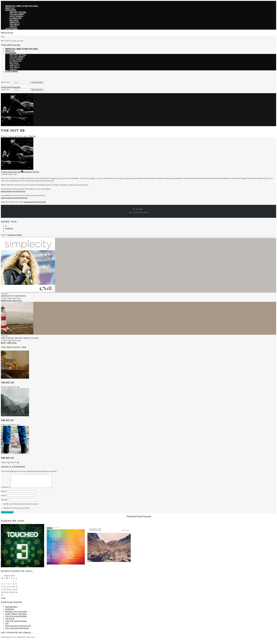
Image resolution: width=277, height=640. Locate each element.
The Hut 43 (9, 618)
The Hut (32, 136)
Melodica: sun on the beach (16, 611)
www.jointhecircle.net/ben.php (13, 191)
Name (4, 491)
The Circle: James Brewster (16, 621)
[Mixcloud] (146, 516)
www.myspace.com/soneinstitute (14, 198)
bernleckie (27, 172)
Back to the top (7, 32)
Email (4, 495)
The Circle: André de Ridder (16, 616)
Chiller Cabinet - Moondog (16, 614)
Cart (7, 623)
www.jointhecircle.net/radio (35, 202)
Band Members (11, 607)
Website (4, 500)
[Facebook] (130, 516)
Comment (5, 487)
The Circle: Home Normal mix (17, 628)
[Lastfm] (138, 516)
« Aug (3, 598)
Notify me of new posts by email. (16, 508)
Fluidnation (9, 609)
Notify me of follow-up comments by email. (20, 504)
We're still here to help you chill (18, 626)
